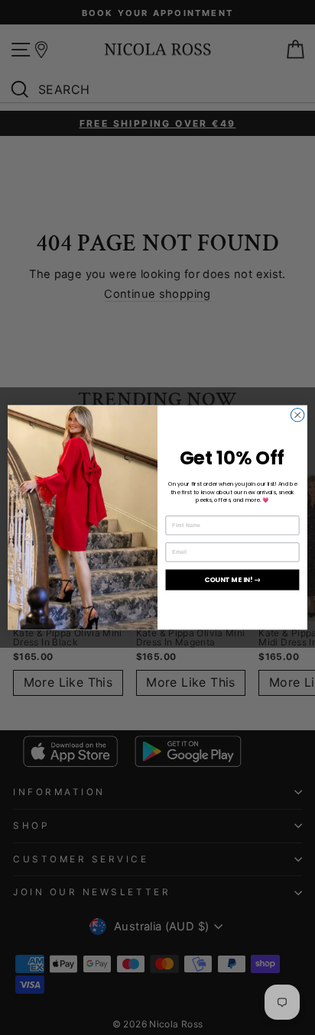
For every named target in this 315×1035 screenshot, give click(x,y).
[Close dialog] (297, 415)
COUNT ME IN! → (232, 580)
